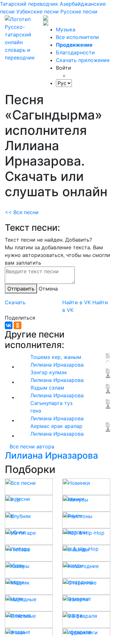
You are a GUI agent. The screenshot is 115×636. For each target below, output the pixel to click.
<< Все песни (22, 212)
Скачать (15, 302)
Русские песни (78, 11)
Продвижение (74, 45)
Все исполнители (77, 37)
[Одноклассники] (17, 325)
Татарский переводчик (29, 4)
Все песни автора (32, 446)
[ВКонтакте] (8, 325)
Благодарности (75, 52)
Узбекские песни (37, 11)
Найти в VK (76, 302)
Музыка (65, 29)
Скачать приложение (83, 60)
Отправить (20, 288)
